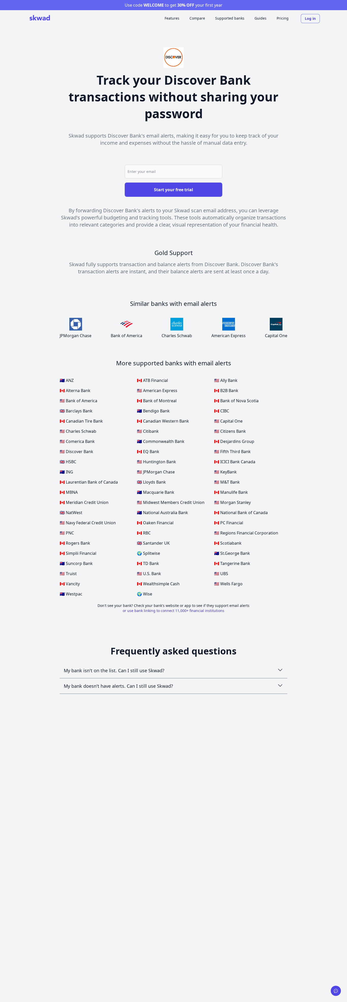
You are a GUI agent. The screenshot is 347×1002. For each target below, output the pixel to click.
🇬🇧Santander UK (153, 543)
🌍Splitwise (148, 553)
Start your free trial (173, 189)
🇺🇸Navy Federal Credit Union (88, 523)
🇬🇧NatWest (71, 512)
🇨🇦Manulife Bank (231, 492)
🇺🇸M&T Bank (227, 482)
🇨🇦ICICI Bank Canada (234, 462)
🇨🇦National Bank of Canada (241, 512)
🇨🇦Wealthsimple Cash (158, 584)
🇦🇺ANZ (67, 380)
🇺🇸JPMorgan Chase (156, 472)
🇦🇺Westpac (71, 594)
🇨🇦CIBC (221, 411)
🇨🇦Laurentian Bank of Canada (89, 482)
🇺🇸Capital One (228, 421)
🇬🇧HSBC (68, 462)
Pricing (283, 18)
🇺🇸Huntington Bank (156, 462)
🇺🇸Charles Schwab (78, 431)
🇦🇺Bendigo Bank (153, 411)
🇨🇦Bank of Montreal (157, 400)
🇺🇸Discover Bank (76, 451)
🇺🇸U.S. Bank (149, 573)
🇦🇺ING (66, 472)
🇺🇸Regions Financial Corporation (246, 533)
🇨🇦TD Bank (148, 563)
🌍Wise (144, 594)
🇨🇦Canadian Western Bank (163, 421)
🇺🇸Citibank (148, 431)
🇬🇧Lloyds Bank (151, 482)
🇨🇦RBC (144, 533)
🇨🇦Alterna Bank (75, 390)
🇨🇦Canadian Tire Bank (81, 421)
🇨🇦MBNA (69, 492)
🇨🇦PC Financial (228, 523)
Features (172, 18)
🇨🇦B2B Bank (226, 390)
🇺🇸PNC (67, 533)
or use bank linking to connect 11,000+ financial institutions (173, 610)
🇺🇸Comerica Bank (77, 441)
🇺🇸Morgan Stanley (232, 502)
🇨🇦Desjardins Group (234, 441)
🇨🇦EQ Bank (148, 451)
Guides (260, 18)
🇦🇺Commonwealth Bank (160, 441)
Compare (197, 18)
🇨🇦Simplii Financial (78, 553)
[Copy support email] (336, 991)
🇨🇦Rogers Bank (75, 543)
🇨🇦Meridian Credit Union (84, 502)
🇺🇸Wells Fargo (228, 584)
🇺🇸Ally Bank (226, 380)
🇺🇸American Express (157, 390)
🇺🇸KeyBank (225, 472)
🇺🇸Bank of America (78, 400)
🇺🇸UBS (221, 573)
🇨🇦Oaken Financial (155, 523)
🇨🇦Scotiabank (228, 543)
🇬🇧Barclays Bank (76, 411)
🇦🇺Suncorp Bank (76, 563)
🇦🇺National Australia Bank (162, 512)
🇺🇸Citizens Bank (230, 431)
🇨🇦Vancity (70, 584)
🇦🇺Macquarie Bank (155, 492)
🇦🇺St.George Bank (232, 553)
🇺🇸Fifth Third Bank (232, 451)
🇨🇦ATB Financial (152, 380)
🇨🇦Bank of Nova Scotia (236, 400)
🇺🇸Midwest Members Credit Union (170, 502)
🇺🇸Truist (68, 573)
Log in (310, 18)
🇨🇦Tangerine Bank (232, 563)
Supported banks (229, 18)
